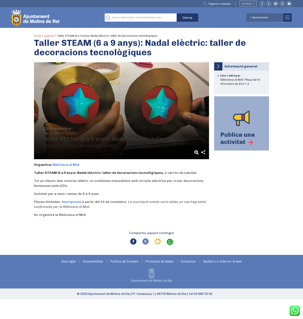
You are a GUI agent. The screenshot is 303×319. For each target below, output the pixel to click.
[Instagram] (282, 3)
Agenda (49, 35)
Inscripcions (71, 202)
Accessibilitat (93, 261)
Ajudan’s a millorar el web (222, 261)
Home (37, 35)
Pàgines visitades (220, 3)
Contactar (188, 261)
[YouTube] (275, 3)
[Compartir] (203, 152)
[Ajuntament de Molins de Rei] (50, 17)
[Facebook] (262, 3)
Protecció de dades (160, 261)
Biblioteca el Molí (66, 165)
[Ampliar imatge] (197, 152)
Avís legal (68, 261)
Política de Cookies (124, 261)
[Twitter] (268, 3)
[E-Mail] (289, 3)
